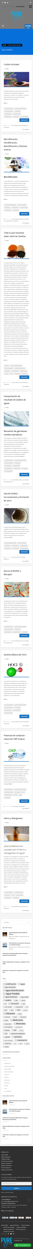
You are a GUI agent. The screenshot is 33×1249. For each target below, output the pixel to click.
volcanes (27, 1043)
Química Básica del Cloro (15, 654)
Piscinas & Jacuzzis (6, 1167)
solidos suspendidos (9, 1040)
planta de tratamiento (18, 1034)
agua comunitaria (10, 987)
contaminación (19, 1007)
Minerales (8, 116)
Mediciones (17, 114)
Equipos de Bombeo (6, 1163)
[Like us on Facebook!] (8, 1234)
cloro (24, 1004)
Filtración (6, 127)
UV (15, 1043)
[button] (22, 1245)
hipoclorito (23, 1017)
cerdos (23, 1000)
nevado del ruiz (19, 1027)
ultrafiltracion (8, 1043)
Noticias (7, 1030)
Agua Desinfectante (21, 108)
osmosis (21, 1030)
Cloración (8, 114)
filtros (20, 1014)
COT (27, 1007)
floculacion (7, 1017)
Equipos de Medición (6, 1165)
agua (7, 365)
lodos (6, 1020)
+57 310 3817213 (20, 6)
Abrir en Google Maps (8, 1211)
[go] (28, 922)
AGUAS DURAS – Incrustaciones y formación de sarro (16, 497)
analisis (18, 111)
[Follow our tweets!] (11, 1234)
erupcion (25, 1010)
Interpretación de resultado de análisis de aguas (15, 400)
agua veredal (24, 997)
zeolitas (25, 373)
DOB (12, 1010)
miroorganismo (8, 1027)
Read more (24, 120)
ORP (7, 373)
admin (7, 68)
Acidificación (9, 108)
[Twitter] (5, 2)
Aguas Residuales (23, 125)
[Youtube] (7, 2)
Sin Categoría (7, 1091)
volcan (21, 1043)
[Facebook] (2, 2)
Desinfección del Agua (7, 1161)
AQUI (28, 26)
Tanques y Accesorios (7, 1170)
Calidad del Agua (5, 1159)
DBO (6, 1010)
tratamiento (25, 116)
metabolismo (8, 1024)
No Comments (25, 129)
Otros (5, 1088)
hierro (15, 1017)
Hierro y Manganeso (13, 818)
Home (4, 45)
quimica (16, 116)
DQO (18, 1010)
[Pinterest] (13, 1234)
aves (16, 1000)
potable (7, 1037)
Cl (23, 792)
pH (11, 373)
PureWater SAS (18, 1240)
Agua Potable (9, 111)
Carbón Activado (11, 64)
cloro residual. (8, 1007)
